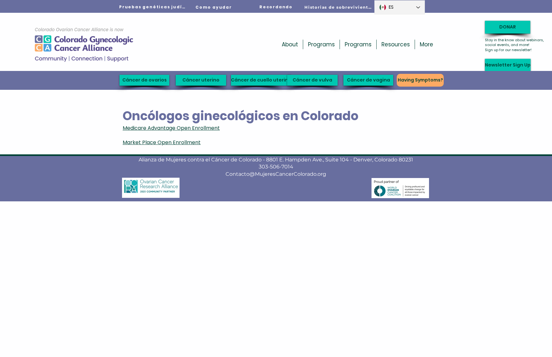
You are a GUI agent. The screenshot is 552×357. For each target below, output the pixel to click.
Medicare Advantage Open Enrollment (171, 128)
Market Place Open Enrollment (162, 142)
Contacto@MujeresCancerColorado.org (276, 174)
